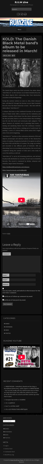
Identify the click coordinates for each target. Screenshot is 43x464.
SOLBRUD (22, 400)
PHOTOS (8, 333)
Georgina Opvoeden (12, 400)
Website (5, 284)
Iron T (7, 406)
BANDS (8, 324)
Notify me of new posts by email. (15, 300)
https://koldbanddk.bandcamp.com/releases (15, 167)
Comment (6, 254)
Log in (6, 446)
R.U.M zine (21, 2)
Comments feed (10, 452)
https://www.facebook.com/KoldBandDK (14, 170)
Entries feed (8, 449)
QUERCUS (12, 403)
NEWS (8, 233)
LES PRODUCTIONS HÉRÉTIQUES (18, 409)
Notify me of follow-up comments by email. (18, 296)
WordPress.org (9, 455)
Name (5, 275)
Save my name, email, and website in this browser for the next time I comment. (21, 292)
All (14, 55)
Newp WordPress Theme (16, 460)
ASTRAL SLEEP (15, 406)
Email (5, 280)
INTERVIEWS (9, 327)
